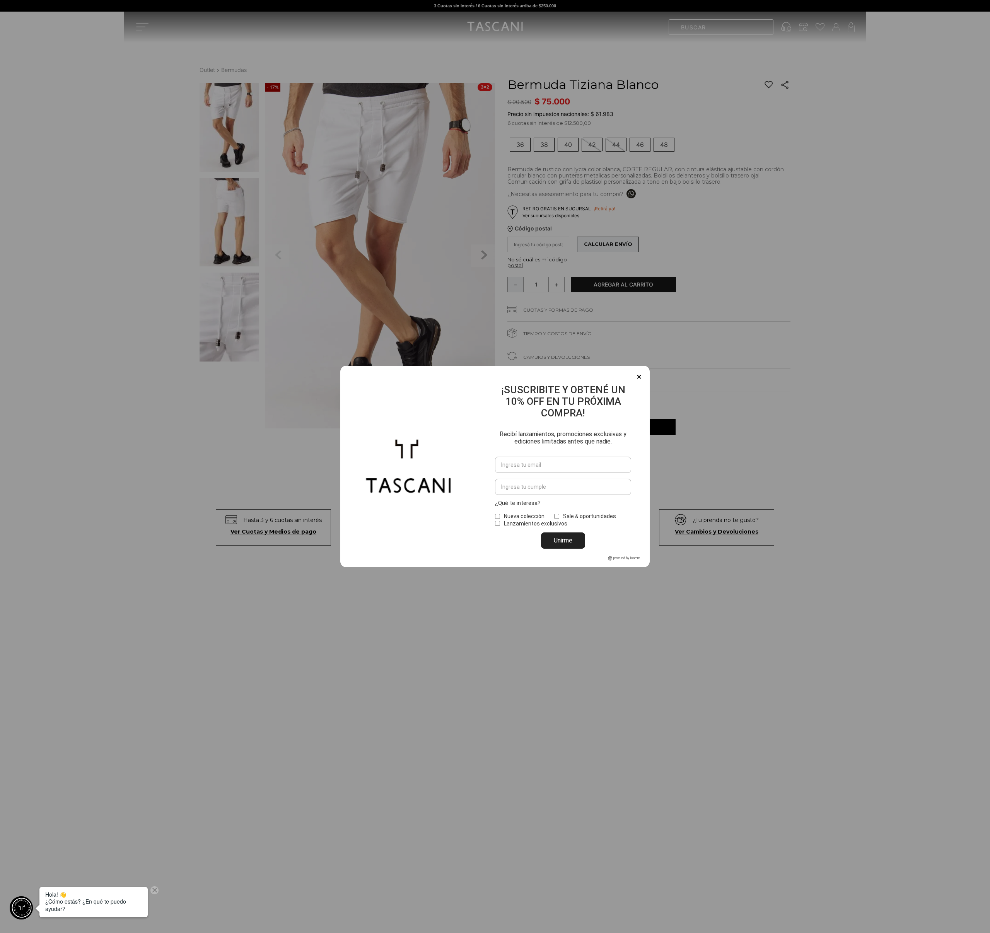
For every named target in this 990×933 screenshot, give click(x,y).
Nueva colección (524, 516)
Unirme (563, 540)
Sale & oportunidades (589, 516)
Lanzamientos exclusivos (535, 523)
